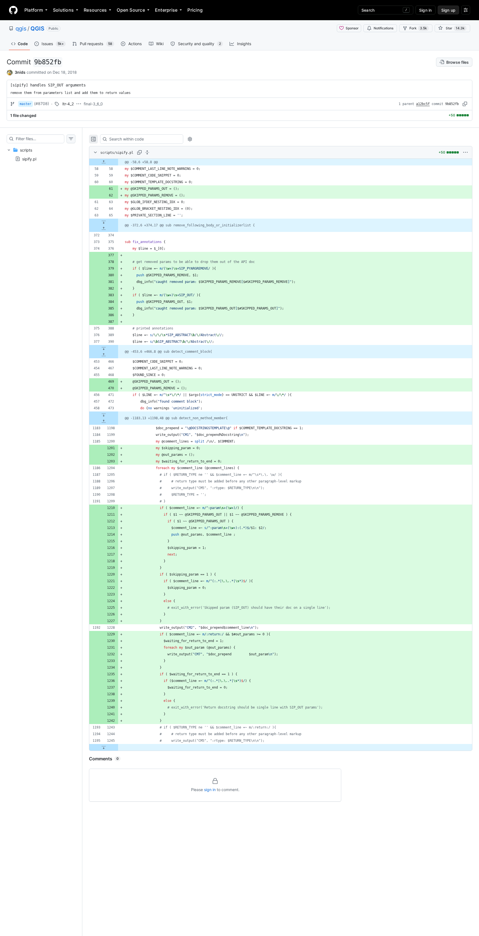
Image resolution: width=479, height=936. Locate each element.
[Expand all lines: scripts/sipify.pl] (147, 152)
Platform (33, 10)
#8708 (41, 103)
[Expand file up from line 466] (103, 355)
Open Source (131, 10)
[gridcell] (280, 162)
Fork (418, 28)
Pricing (195, 10)
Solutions (63, 10)
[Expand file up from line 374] (103, 228)
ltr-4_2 (68, 103)
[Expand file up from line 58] (103, 162)
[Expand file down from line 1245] (103, 747)
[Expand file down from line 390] (103, 348)
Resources (95, 10)
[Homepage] (13, 10)
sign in (210, 789)
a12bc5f (423, 104)
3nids (20, 72)
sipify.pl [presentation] (29, 158)
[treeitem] (41, 154)
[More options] (465, 152)
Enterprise (166, 10)
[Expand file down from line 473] (103, 414)
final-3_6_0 (93, 103)
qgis (21, 28)
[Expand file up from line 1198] (103, 421)
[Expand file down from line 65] (103, 222)
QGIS (37, 28)
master (25, 104)
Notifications (383, 28)
